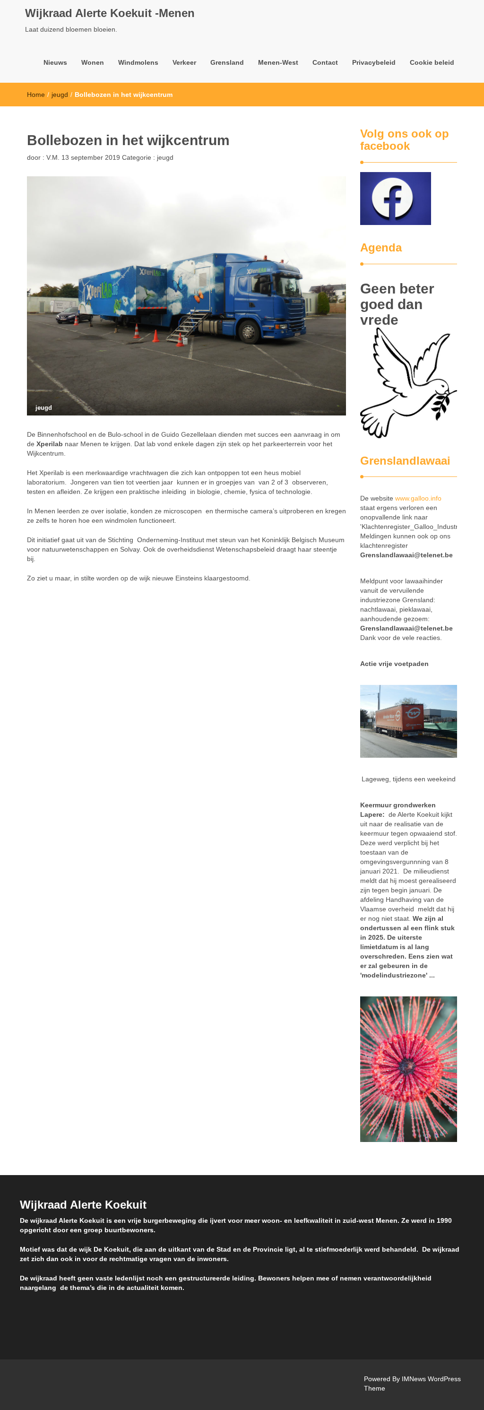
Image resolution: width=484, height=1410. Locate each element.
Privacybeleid (374, 62)
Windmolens (138, 62)
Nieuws (55, 62)
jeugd (60, 94)
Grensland (227, 62)
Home (36, 94)
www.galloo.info (418, 498)
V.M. (52, 157)
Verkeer (184, 62)
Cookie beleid (432, 62)
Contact (325, 62)
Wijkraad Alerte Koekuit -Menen (110, 13)
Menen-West (278, 62)
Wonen (92, 62)
